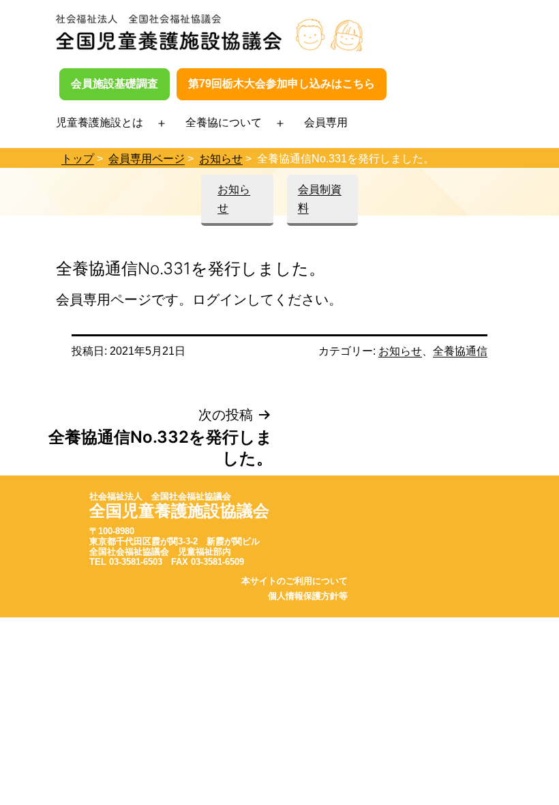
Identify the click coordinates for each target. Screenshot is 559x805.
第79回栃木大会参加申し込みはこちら (281, 83)
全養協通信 (460, 351)
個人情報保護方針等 (308, 596)
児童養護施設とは (99, 122)
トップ (77, 158)
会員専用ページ (146, 158)
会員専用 (326, 122)
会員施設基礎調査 (114, 83)
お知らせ (221, 158)
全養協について (223, 122)
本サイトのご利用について (294, 581)
